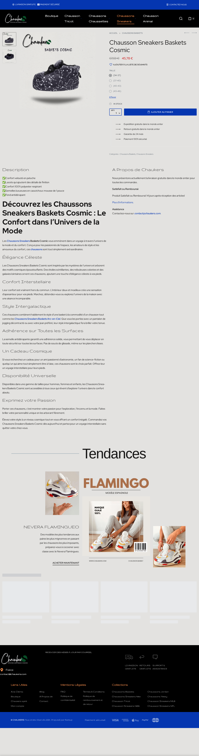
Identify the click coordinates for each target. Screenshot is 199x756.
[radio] (115, 75)
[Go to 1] (9, 39)
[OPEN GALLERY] (57, 70)
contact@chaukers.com (13, 674)
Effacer (112, 97)
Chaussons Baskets (132, 33)
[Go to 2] (9, 56)
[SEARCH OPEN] (181, 18)
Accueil (113, 33)
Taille (112, 71)
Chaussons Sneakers (144, 154)
